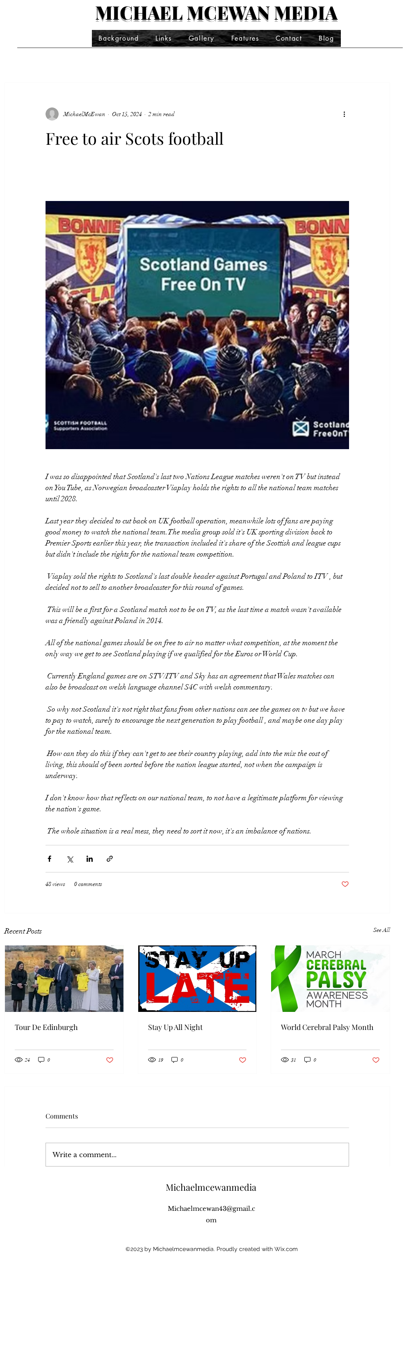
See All (381, 930)
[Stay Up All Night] (197, 978)
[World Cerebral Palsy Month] (330, 978)
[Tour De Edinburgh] (64, 978)
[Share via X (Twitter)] (69, 859)
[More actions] (344, 114)
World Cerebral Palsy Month (327, 1027)
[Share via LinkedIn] (90, 859)
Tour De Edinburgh (46, 1027)
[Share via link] (110, 859)
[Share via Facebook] (49, 859)
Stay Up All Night (175, 1027)
